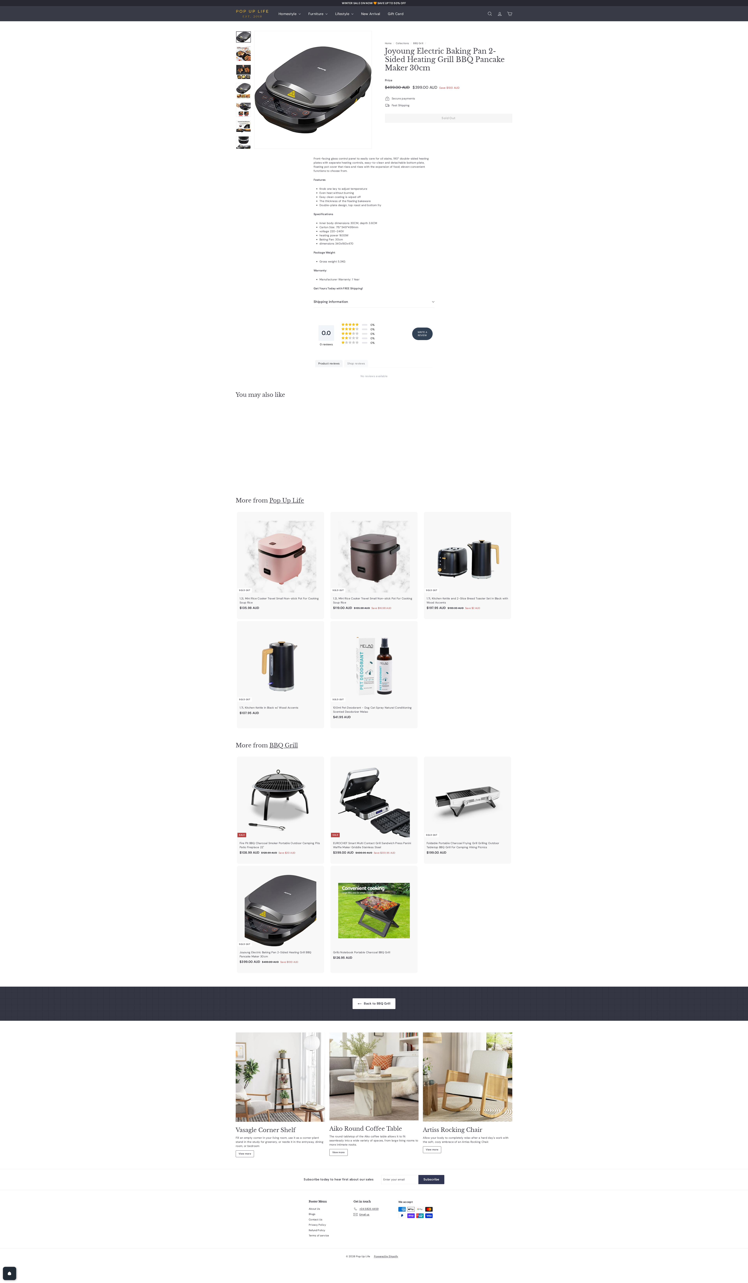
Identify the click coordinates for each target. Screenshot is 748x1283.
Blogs (312, 1214)
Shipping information (331, 301)
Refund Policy (317, 1230)
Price (389, 80)
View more (245, 1153)
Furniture (316, 14)
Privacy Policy (317, 1224)
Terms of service (319, 1235)
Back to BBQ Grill (376, 1003)
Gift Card (395, 14)
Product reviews (329, 363)
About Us (314, 1208)
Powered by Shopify (386, 1256)
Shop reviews (356, 363)
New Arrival (370, 14)
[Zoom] (313, 90)
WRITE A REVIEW (422, 334)
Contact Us (316, 1219)
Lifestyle (342, 14)
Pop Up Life (286, 500)
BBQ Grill (418, 43)
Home (388, 43)
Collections (402, 43)
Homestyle (288, 14)
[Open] (9, 1273)
